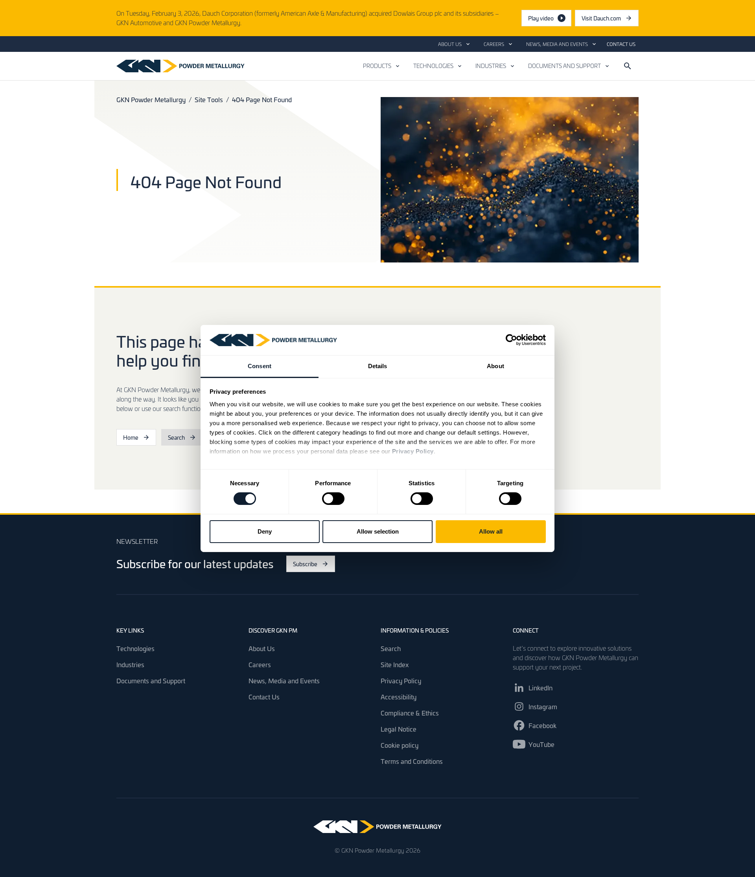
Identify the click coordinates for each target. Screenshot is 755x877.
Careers (494, 44)
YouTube (541, 744)
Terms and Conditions (412, 761)
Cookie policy (399, 745)
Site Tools (209, 99)
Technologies (433, 66)
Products (377, 66)
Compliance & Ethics (410, 712)
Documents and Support (564, 66)
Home (130, 437)
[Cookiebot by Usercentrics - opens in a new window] (511, 340)
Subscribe (305, 564)
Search (176, 437)
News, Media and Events (557, 44)
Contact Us (621, 44)
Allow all (491, 531)
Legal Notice (398, 729)
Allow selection (378, 531)
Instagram (542, 706)
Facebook (542, 725)
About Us (450, 44)
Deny (265, 531)
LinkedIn (540, 687)
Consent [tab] (259, 366)
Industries (490, 66)
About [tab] (495, 366)
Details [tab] (377, 366)
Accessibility (398, 696)
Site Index (395, 664)
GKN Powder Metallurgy (151, 99)
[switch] (333, 498)
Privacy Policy (401, 680)
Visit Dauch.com (610, 20)
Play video (541, 18)
